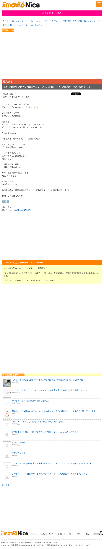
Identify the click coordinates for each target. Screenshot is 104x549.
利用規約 (50, 545)
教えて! (51, 534)
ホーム (33, 534)
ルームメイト (36, 21)
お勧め (11, 25)
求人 (75, 21)
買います (16, 21)
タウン (60, 534)
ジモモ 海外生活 (12, 545)
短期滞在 (67, 21)
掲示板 (42, 534)
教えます (88, 21)
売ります (6, 21)
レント (47, 21)
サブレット (56, 21)
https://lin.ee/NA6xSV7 (22, 210)
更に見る (5, 485)
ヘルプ (87, 545)
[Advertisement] (52, 59)
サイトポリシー (39, 545)
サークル (29, 25)
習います (97, 21)
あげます (25, 21)
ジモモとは (78, 545)
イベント (19, 25)
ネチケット (23, 268)
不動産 (86, 534)
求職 (80, 21)
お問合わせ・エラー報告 (63, 545)
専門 (4, 25)
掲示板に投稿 (8, 30)
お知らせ (38, 25)
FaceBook (97, 534)
